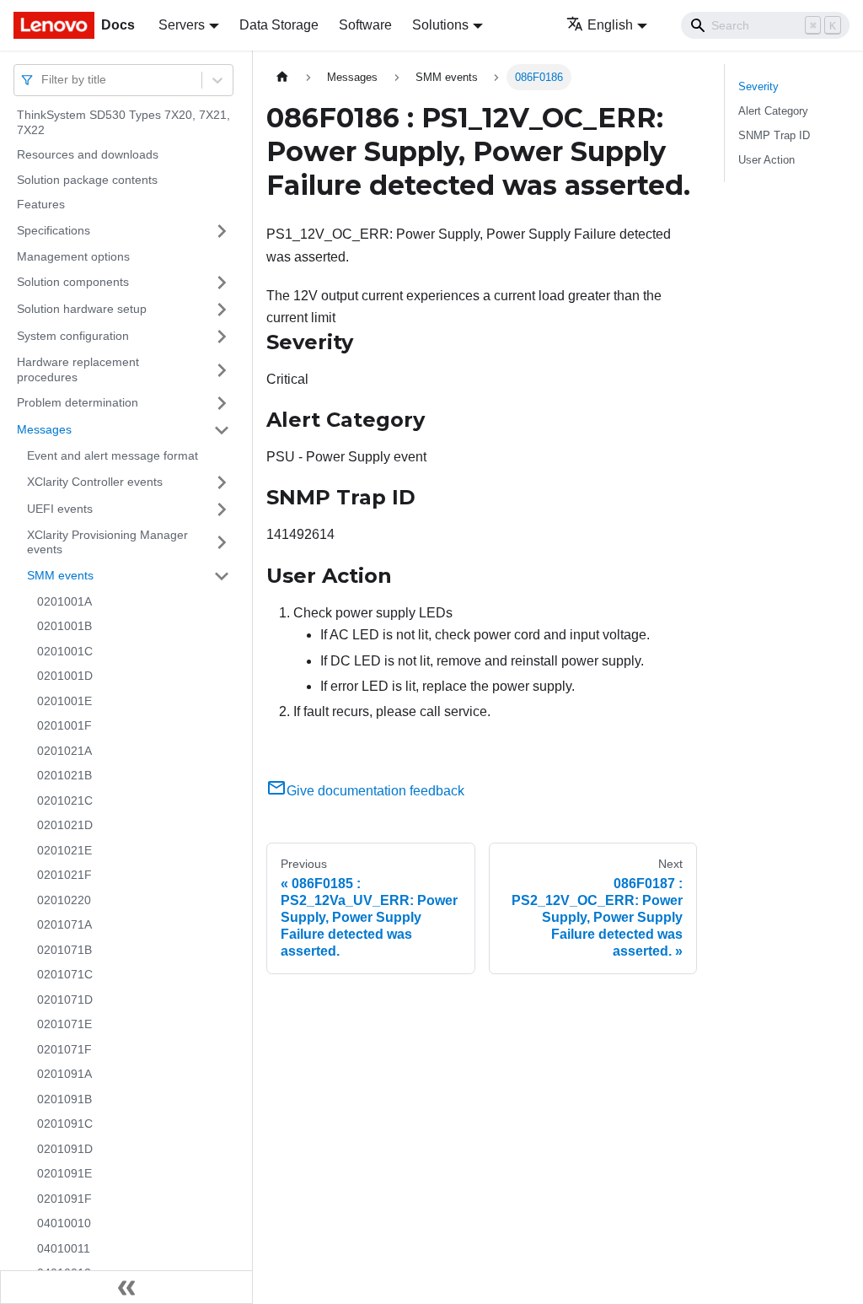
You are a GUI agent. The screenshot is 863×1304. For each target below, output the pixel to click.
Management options (73, 256)
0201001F (64, 725)
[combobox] (43, 79)
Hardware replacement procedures (78, 369)
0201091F (64, 1198)
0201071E (64, 1024)
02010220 (64, 900)
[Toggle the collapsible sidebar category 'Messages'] (221, 430)
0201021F (64, 874)
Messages (44, 429)
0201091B (64, 1099)
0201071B (64, 949)
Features (41, 204)
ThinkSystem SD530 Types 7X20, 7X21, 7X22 (123, 122)
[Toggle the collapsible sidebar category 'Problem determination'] (221, 403)
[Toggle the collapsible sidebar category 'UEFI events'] (221, 509)
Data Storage (279, 25)
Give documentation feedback (375, 791)
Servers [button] (181, 25)
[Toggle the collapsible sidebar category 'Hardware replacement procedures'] (221, 370)
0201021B (64, 775)
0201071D (65, 999)
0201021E (64, 850)
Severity (758, 86)
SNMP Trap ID (774, 135)
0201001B (64, 626)
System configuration (73, 335)
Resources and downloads (87, 154)
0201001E (64, 701)
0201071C (65, 974)
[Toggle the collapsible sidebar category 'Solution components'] (221, 282)
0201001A (64, 601)
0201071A (64, 924)
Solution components (73, 281)
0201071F (64, 1049)
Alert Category (773, 111)
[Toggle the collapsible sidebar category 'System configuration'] (221, 336)
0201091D (65, 1149)
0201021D (65, 825)
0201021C (65, 800)
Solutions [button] (440, 25)
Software (365, 25)
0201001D (65, 675)
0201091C (65, 1123)
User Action (766, 160)
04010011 (63, 1248)
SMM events (60, 575)
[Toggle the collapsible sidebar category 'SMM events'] (221, 576)
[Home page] (282, 77)
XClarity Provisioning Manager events (107, 542)
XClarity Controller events (95, 481)
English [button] (610, 25)
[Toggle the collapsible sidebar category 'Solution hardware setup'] (221, 309)
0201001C (65, 651)
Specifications (53, 230)
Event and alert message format (112, 455)
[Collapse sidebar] (126, 1287)
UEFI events (60, 508)
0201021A (64, 750)
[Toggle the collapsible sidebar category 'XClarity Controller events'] (221, 482)
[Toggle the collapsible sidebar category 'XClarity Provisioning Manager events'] (221, 543)
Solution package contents (87, 179)
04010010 (64, 1223)
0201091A (64, 1073)
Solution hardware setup (82, 308)
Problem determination (77, 402)
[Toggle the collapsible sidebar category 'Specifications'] (221, 231)
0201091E (64, 1173)
